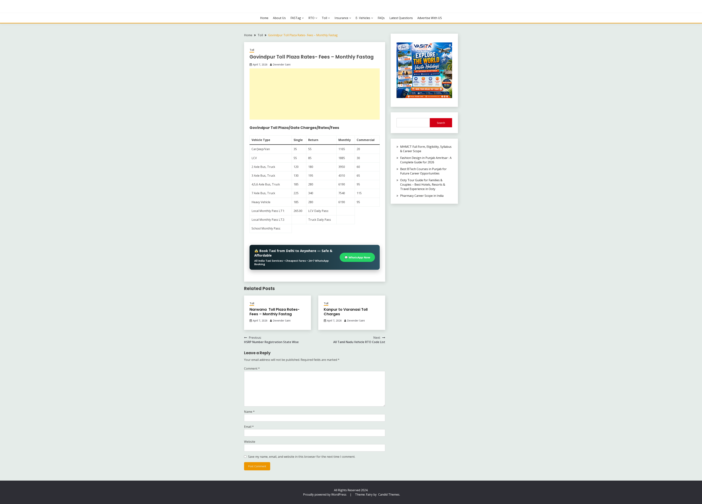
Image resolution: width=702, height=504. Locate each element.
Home (264, 18)
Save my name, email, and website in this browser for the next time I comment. (301, 457)
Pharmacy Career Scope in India (422, 196)
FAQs (381, 18)
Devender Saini (281, 64)
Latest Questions (401, 18)
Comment (252, 368)
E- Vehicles (363, 18)
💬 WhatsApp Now (357, 257)
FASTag (295, 18)
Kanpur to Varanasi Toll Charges (346, 312)
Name (249, 412)
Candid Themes (388, 494)
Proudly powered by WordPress (325, 494)
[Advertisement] (315, 94)
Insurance (341, 18)
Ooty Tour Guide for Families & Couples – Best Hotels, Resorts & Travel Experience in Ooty (422, 184)
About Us (279, 18)
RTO (311, 18)
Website (249, 442)
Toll (324, 18)
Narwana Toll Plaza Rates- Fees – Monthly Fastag (275, 312)
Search (441, 123)
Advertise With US (429, 18)
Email (249, 427)
